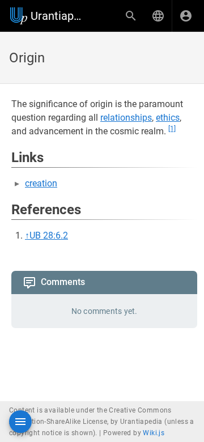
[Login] (185, 15)
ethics (168, 117)
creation (41, 183)
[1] (172, 129)
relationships (126, 117)
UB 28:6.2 (48, 235)
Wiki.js (153, 433)
